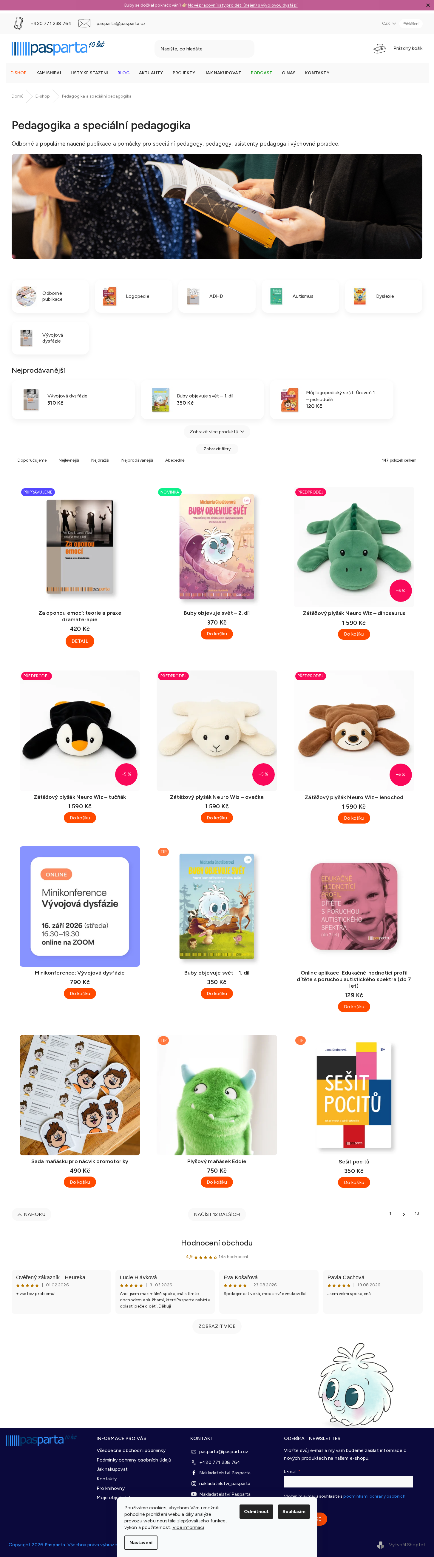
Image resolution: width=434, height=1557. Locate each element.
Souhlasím (293, 1511)
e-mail (223, 757)
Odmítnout (256, 1511)
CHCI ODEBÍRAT (270, 828)
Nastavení (140, 1542)
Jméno (224, 778)
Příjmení (225, 800)
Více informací (188, 1527)
